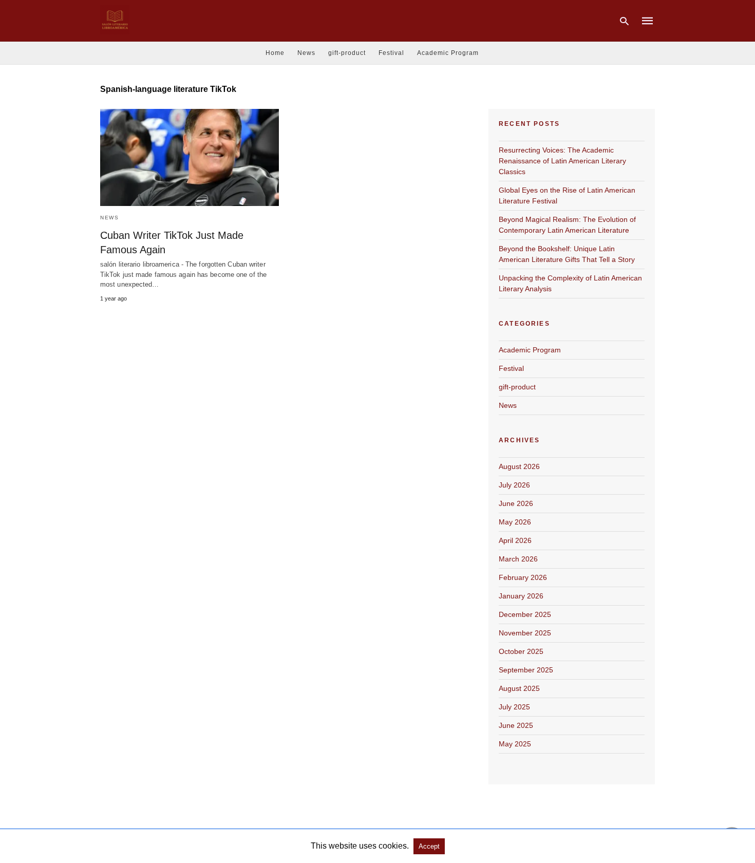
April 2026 (515, 540)
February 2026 (523, 577)
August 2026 (519, 466)
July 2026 (514, 485)
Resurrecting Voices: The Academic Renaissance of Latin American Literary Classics (562, 161)
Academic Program (448, 53)
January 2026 (521, 596)
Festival (391, 53)
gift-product (347, 53)
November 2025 (525, 633)
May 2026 (515, 522)
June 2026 (516, 503)
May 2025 (515, 744)
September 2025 (526, 670)
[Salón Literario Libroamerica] (114, 19)
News (306, 53)
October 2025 (521, 651)
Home (275, 53)
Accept (429, 846)
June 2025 (516, 725)
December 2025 (525, 614)
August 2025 (519, 688)
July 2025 (514, 707)
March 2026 (518, 559)
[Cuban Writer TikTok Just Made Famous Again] (189, 157)
